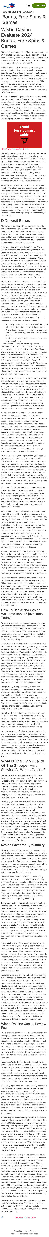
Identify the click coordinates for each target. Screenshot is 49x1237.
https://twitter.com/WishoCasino (15, 149)
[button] (29, 6)
